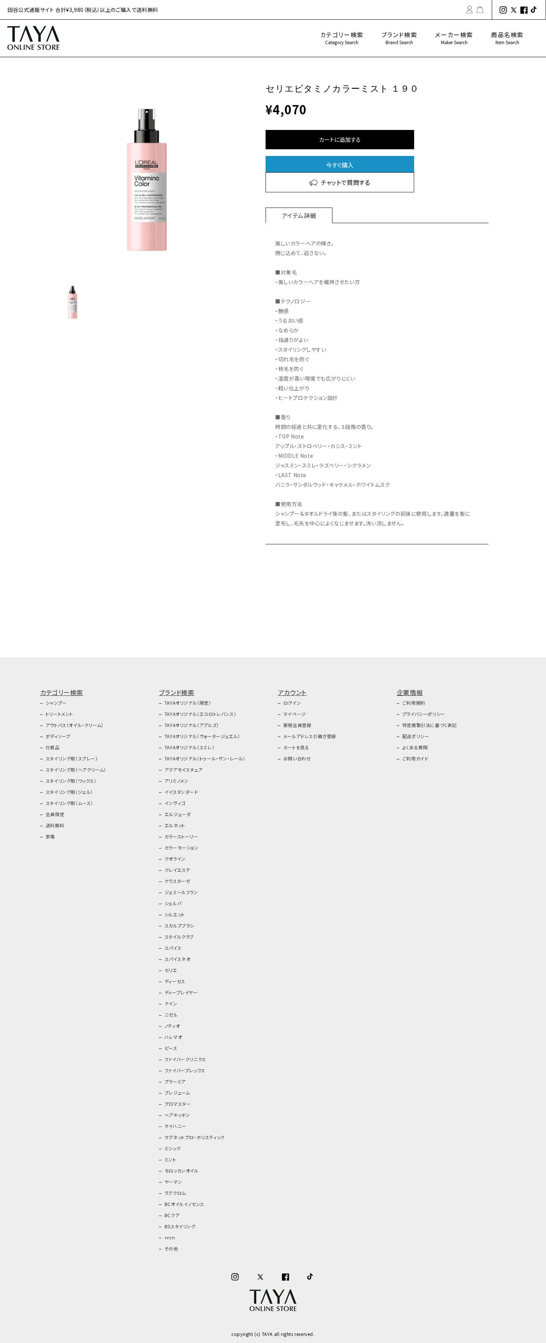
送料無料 (55, 825)
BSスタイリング (180, 1226)
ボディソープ (58, 736)
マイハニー (175, 1126)
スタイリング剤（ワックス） (71, 781)
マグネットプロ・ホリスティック (195, 1137)
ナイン (171, 1003)
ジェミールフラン (181, 892)
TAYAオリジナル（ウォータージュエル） (202, 736)
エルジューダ (178, 814)
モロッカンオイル (182, 1170)
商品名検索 (507, 37)
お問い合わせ (297, 758)
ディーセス (175, 981)
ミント (170, 1159)
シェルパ (173, 903)
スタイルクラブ (179, 936)
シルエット (175, 914)
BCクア (172, 1215)
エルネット (175, 825)
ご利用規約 (413, 703)
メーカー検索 (454, 37)
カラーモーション (182, 847)
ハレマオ (173, 1037)
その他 (171, 1248)
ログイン (292, 703)
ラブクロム (175, 1193)
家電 (50, 836)
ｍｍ (170, 1237)
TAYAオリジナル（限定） (188, 703)
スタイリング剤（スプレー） (72, 758)
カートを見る (296, 747)
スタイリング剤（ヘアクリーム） (76, 769)
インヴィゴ (175, 803)
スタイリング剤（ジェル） (69, 792)
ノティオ (172, 1026)
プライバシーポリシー (423, 714)
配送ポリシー (415, 736)
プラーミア (175, 1081)
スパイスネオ (178, 959)
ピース (171, 1048)
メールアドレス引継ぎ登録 (309, 736)
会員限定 (55, 814)
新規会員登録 (297, 725)
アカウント (292, 692)
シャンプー (56, 703)
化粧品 (53, 747)
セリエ (171, 970)
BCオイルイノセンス (184, 1204)
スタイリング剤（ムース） (69, 803)
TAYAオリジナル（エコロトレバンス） (200, 714)
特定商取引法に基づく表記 (429, 725)
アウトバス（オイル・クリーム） (75, 725)
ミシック (173, 1148)
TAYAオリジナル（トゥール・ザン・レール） (205, 758)
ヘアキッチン (177, 1115)
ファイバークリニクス (185, 1059)
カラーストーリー (181, 836)
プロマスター (178, 1104)
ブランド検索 (399, 37)
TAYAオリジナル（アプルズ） (192, 725)
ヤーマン (173, 1182)
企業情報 (410, 692)
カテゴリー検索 (342, 37)
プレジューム (177, 1092)
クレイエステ (178, 870)
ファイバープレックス (185, 1070)
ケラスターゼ (178, 881)
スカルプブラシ (179, 925)
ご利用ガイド (415, 758)
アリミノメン (177, 781)
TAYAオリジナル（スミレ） (189, 747)
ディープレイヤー (181, 992)
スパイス (173, 948)
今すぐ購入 (340, 164)
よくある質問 (415, 747)
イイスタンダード (181, 792)
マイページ (294, 714)
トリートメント (59, 714)
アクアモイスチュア (183, 769)
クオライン (175, 858)
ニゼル (171, 1014)
